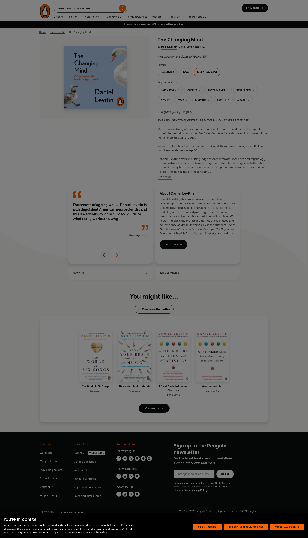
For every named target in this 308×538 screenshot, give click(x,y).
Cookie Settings (208, 527)
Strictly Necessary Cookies (246, 527)
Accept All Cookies (287, 527)
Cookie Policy (99, 532)
